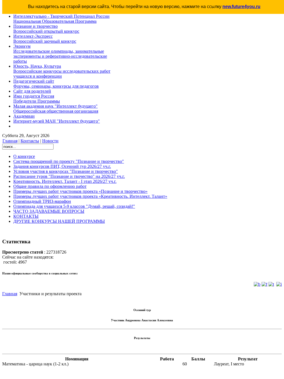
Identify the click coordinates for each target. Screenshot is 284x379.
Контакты (30, 140)
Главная (9, 140)
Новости (50, 140)
